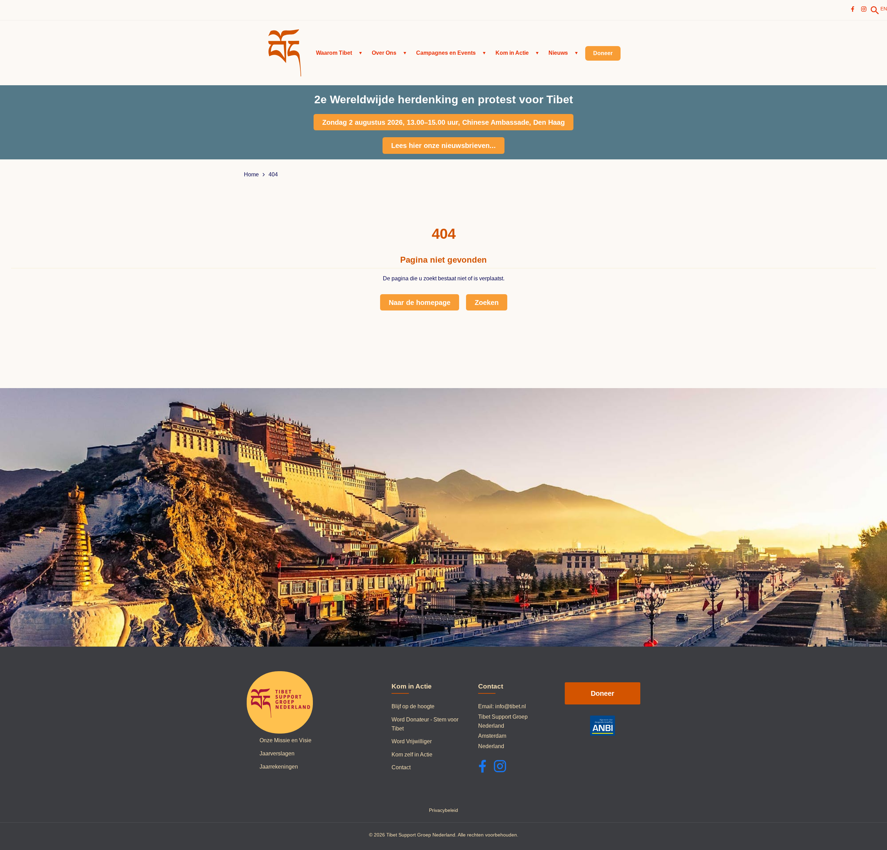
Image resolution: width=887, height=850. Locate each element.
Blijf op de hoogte (413, 706)
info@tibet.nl (510, 706)
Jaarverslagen (277, 753)
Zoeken (487, 302)
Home (251, 174)
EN (883, 8)
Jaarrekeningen (279, 767)
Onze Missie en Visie (285, 740)
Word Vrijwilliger (412, 741)
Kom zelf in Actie (412, 754)
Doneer (602, 693)
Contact (401, 767)
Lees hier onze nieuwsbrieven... (443, 145)
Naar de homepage (419, 302)
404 (273, 174)
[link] (874, 10)
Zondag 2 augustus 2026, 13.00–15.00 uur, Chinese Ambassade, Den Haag (443, 122)
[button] (339, 53)
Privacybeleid (443, 810)
